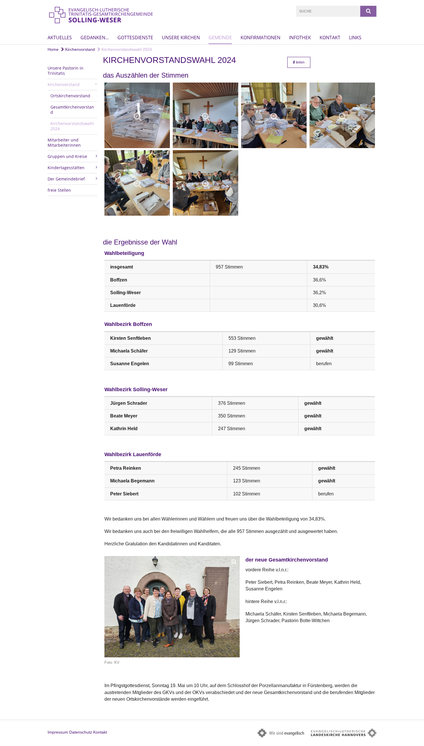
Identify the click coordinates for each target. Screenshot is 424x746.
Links (355, 37)
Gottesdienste (135, 37)
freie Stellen (59, 190)
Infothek (300, 37)
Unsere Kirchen (181, 37)
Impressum (58, 732)
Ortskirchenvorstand (70, 95)
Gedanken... (94, 37)
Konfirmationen (260, 37)
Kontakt (330, 37)
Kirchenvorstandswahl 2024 (126, 49)
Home (53, 49)
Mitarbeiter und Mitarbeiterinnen (64, 142)
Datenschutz (80, 732)
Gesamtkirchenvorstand (72, 109)
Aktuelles (60, 37)
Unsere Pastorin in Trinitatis (65, 70)
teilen (300, 62)
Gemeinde (220, 37)
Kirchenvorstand (79, 49)
